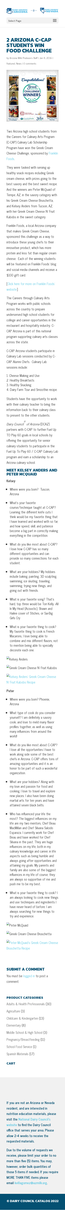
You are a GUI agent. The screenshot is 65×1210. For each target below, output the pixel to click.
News (19, 63)
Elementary (13, 1025)
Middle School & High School (24, 1032)
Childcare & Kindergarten (22, 1018)
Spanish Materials (17, 1053)
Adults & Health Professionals (25, 1003)
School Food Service (19, 1046)
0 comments (30, 63)
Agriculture (13, 1011)
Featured (10, 63)
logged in (29, 975)
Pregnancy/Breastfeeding (23, 1039)
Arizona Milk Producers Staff (24, 58)
